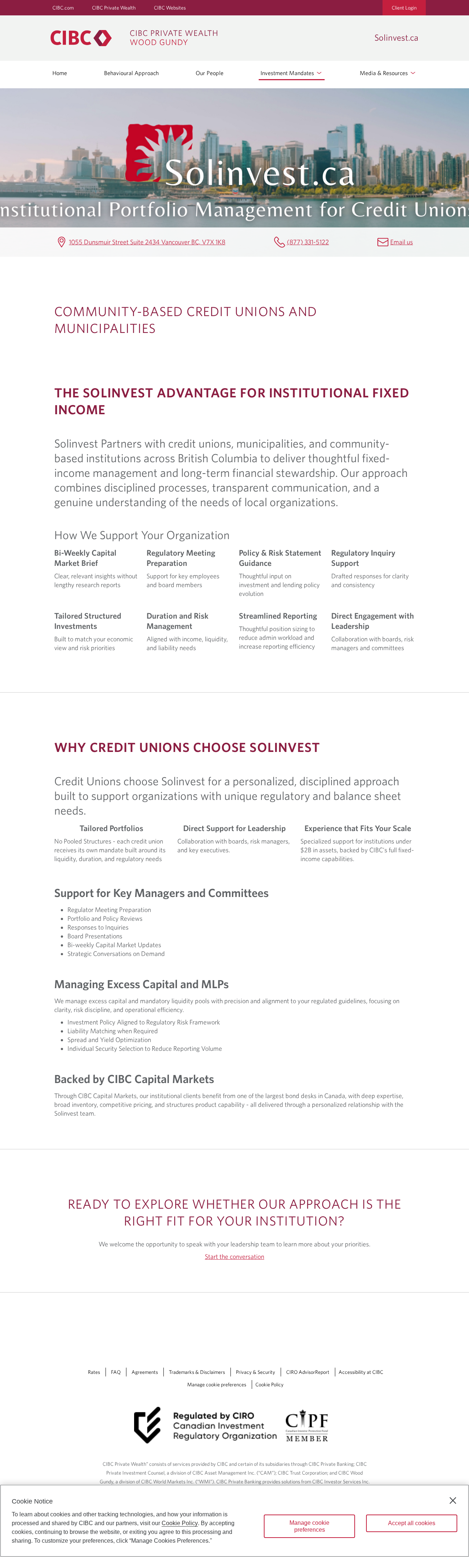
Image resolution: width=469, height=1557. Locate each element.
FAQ (116, 1372)
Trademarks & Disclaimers (197, 1372)
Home (59, 73)
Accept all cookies (411, 1523)
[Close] (452, 1500)
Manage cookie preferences (216, 1384)
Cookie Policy (269, 1384)
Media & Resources (384, 73)
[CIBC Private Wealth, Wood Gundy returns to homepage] (209, 38)
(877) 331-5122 (308, 242)
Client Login (404, 8)
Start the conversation (234, 1256)
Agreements (145, 1372)
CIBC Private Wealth (114, 8)
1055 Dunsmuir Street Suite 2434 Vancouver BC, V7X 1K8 (147, 242)
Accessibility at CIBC (361, 1372)
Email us (401, 242)
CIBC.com (63, 8)
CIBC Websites (170, 8)
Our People (210, 73)
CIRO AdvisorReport (307, 1372)
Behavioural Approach (131, 73)
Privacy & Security (255, 1372)
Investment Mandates (288, 73)
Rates (94, 1372)
